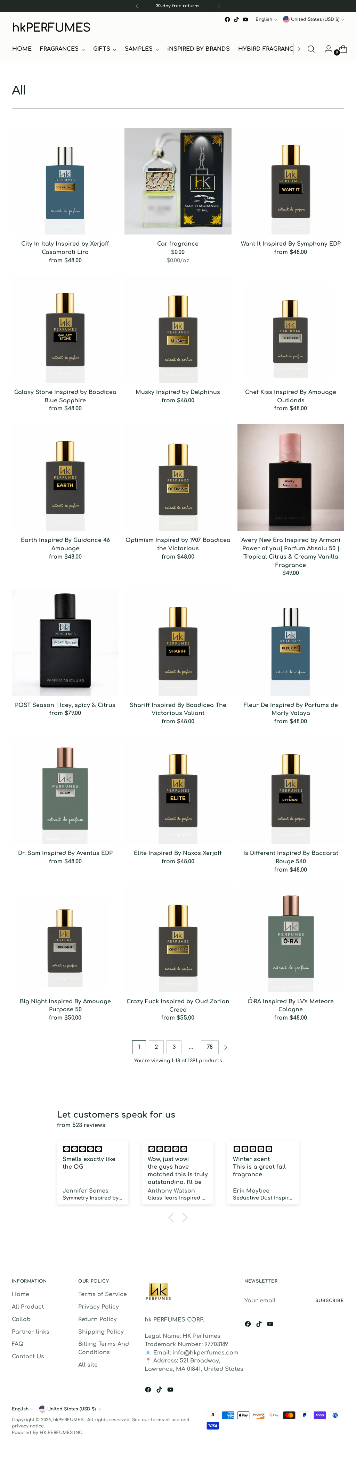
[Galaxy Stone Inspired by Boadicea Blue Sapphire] (65, 329)
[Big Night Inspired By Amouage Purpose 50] (65, 938)
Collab (21, 1319)
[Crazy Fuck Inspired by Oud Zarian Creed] (177, 938)
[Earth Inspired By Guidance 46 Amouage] (65, 477)
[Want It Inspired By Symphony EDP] (290, 181)
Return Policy (97, 1319)
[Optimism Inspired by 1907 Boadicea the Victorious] (177, 477)
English (264, 19)
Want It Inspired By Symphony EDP (291, 244)
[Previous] (137, 6)
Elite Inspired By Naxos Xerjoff (178, 853)
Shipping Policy (101, 1332)
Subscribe (329, 1300)
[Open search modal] (311, 49)
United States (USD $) (315, 19)
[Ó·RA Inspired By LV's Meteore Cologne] (290, 938)
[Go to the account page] (326, 49)
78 (210, 1047)
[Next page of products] (225, 1047)
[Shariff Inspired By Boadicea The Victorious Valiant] (177, 642)
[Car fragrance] (177, 181)
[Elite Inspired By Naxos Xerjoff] (177, 790)
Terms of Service (102, 1294)
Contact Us (28, 1356)
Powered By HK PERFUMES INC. (47, 1432)
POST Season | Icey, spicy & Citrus (65, 705)
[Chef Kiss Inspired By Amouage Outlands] (290, 329)
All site (88, 1365)
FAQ (18, 1344)
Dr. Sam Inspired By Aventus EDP (65, 853)
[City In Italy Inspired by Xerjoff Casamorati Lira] (65, 181)
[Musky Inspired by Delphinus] (177, 329)
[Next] (219, 6)
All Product (28, 1307)
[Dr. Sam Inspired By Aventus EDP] (65, 790)
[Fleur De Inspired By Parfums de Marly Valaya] (290, 642)
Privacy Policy (98, 1307)
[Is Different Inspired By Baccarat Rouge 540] (290, 790)
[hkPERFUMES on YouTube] (245, 19)
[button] (173, 1217)
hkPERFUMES (69, 1419)
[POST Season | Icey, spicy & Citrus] (65, 642)
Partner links (30, 1332)
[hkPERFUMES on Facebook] (227, 19)
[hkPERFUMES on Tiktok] (236, 19)
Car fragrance (178, 244)
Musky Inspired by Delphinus (178, 392)
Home (20, 1294)
